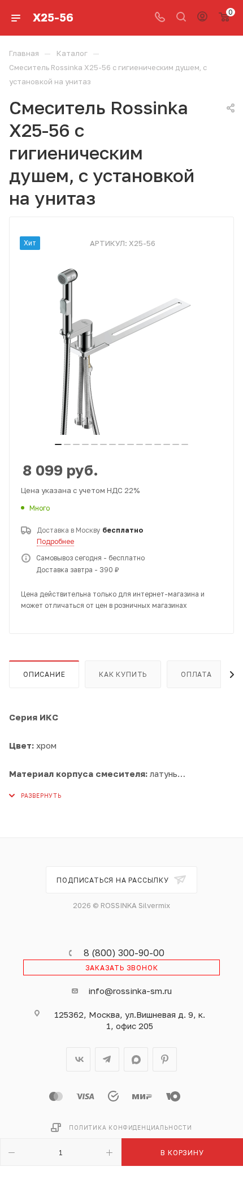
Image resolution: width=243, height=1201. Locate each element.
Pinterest (165, 1059)
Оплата (196, 674)
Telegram (107, 1059)
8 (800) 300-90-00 (124, 952)
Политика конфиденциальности (130, 1127)
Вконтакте (78, 1059)
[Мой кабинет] (202, 17)
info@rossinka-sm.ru (130, 991)
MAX (136, 1059)
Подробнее (55, 541)
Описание (44, 674)
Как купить (123, 674)
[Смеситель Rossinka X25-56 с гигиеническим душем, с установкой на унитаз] (121, 350)
